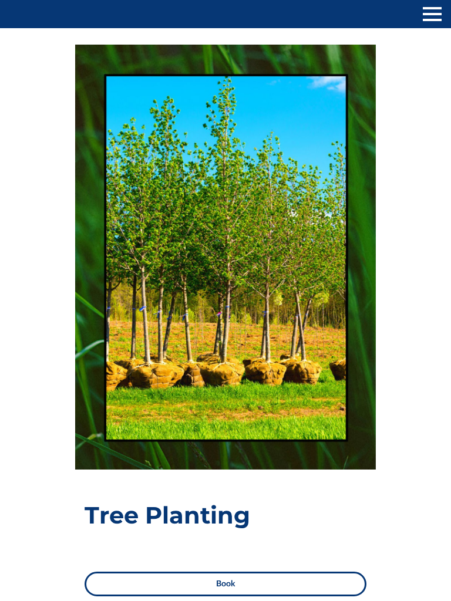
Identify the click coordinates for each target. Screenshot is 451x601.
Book (225, 584)
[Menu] (432, 14)
